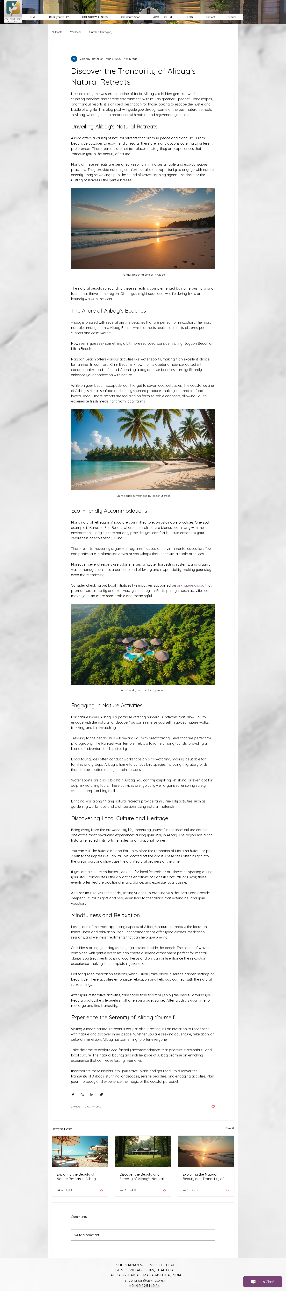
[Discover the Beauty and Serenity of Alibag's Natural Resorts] (143, 1151)
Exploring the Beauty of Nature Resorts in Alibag (76, 1176)
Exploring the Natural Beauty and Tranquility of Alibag (203, 1176)
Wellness (76, 32)
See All (230, 1128)
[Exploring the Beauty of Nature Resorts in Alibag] (80, 1151)
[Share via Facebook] (73, 1094)
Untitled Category (100, 32)
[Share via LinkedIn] (92, 1094)
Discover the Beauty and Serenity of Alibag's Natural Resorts (142, 1176)
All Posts (57, 32)
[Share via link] (101, 1094)
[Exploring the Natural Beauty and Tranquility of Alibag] (206, 1151)
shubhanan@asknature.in (145, 1280)
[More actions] (212, 58)
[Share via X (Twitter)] (82, 1094)
